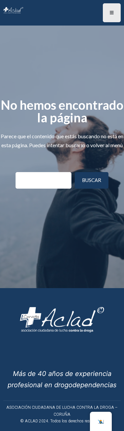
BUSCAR (91, 180)
